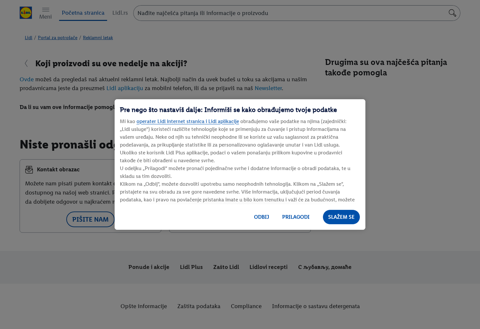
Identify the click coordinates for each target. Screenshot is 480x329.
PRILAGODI (296, 217)
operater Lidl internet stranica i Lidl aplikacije (187, 121)
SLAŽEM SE (341, 217)
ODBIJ (261, 217)
